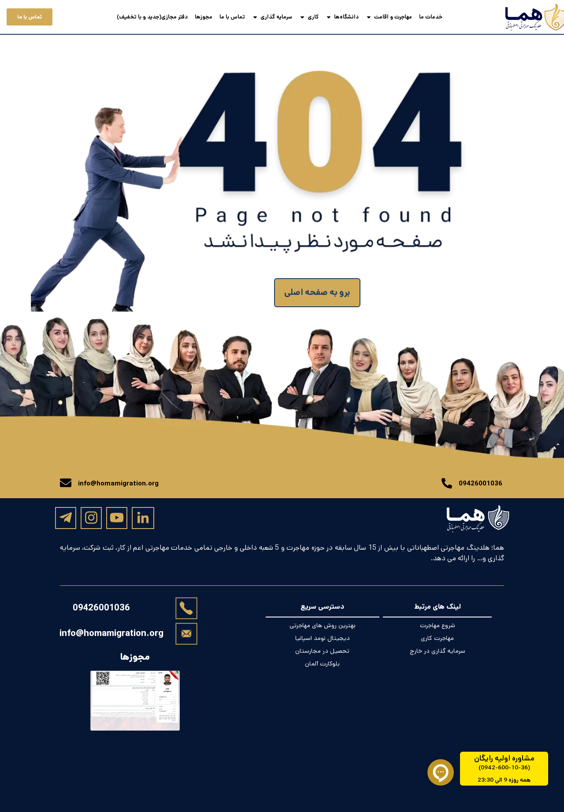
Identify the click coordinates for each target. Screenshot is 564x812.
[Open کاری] (302, 17)
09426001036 (101, 608)
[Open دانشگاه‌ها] (329, 17)
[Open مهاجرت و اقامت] (369, 17)
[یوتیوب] (117, 518)
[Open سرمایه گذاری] (255, 17)
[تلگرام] (66, 518)
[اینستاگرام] (91, 518)
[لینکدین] (143, 518)
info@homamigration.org (111, 633)
